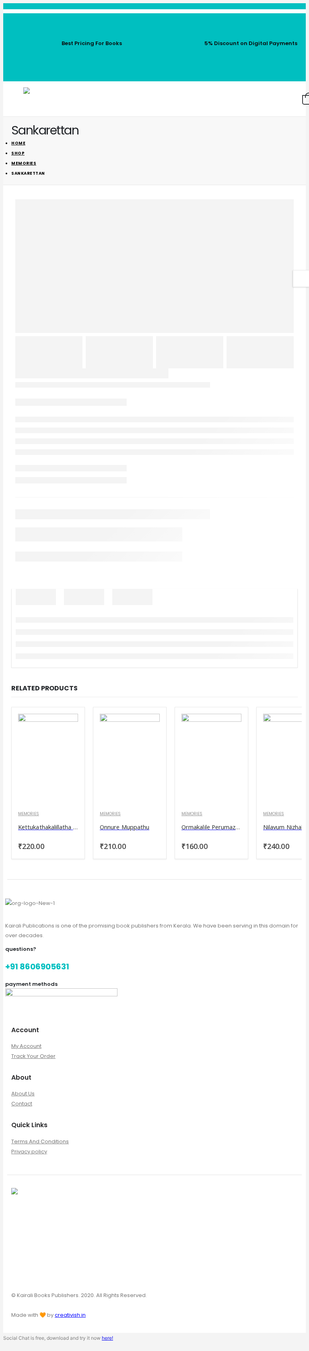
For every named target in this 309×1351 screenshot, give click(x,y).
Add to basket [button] (64, 727)
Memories (28, 814)
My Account (26, 1046)
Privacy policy (29, 1151)
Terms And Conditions (40, 1141)
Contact (21, 1103)
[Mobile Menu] (17, 99)
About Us (23, 1093)
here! (107, 1338)
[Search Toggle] (262, 99)
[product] (48, 759)
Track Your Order (33, 1056)
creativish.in (70, 1315)
